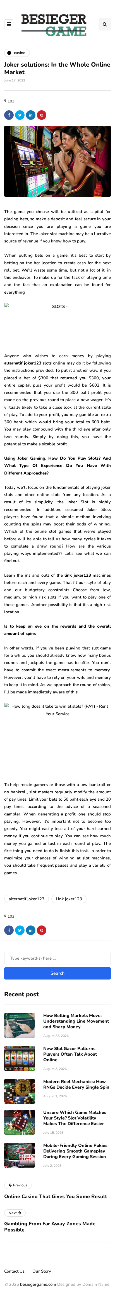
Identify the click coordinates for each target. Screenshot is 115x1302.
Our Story (41, 1271)
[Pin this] (41, 115)
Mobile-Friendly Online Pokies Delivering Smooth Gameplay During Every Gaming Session (75, 1151)
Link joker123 (69, 899)
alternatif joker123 (26, 899)
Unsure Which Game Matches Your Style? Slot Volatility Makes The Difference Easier (74, 1118)
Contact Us (14, 1271)
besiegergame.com (37, 1284)
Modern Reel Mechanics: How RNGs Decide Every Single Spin (76, 1084)
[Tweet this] (20, 115)
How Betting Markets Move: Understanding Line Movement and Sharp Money (76, 1021)
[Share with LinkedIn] (30, 115)
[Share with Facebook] (9, 115)
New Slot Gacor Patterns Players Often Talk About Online (70, 1054)
